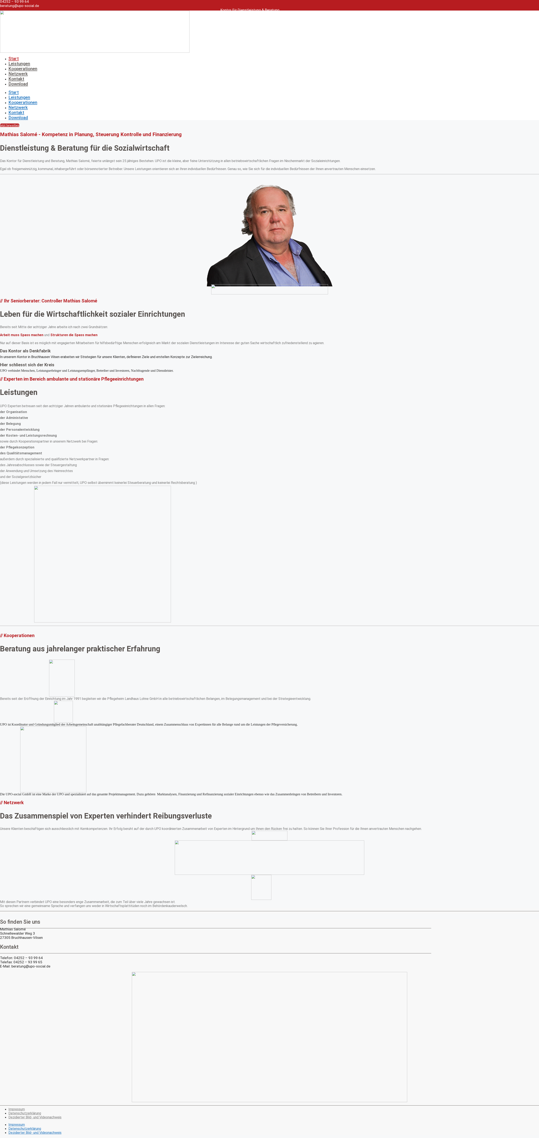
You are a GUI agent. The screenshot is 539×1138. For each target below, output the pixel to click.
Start (13, 58)
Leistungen (19, 63)
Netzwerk (18, 73)
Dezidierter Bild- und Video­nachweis (34, 1117)
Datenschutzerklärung (24, 1113)
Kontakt (16, 78)
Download (18, 83)
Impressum (16, 1109)
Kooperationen (22, 68)
